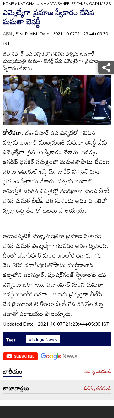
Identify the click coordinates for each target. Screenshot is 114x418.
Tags (11, 339)
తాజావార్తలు (16, 388)
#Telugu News (43, 339)
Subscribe (24, 356)
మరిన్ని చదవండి (97, 371)
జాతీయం (12, 371)
